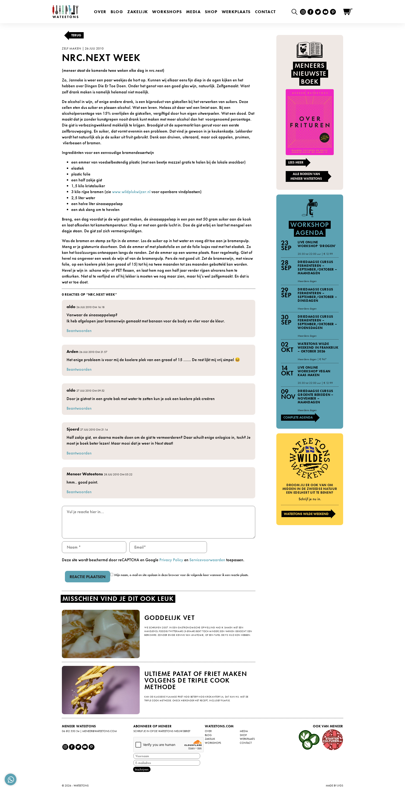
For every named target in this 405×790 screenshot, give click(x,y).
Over (100, 11)
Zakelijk (137, 11)
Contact (265, 11)
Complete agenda (298, 417)
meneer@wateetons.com (99, 731)
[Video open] (296, 11)
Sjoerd (73, 429)
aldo (71, 306)
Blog (117, 11)
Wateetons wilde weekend (306, 514)
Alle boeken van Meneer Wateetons (306, 176)
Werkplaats (236, 11)
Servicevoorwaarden (207, 559)
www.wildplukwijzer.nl (131, 191)
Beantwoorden (79, 330)
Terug (76, 35)
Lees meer (296, 162)
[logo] (65, 11)
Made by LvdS (334, 785)
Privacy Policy (171, 559)
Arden (72, 351)
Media (193, 11)
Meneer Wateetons (85, 474)
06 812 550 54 (70, 731)
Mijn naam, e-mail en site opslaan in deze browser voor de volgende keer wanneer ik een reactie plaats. (181, 575)
